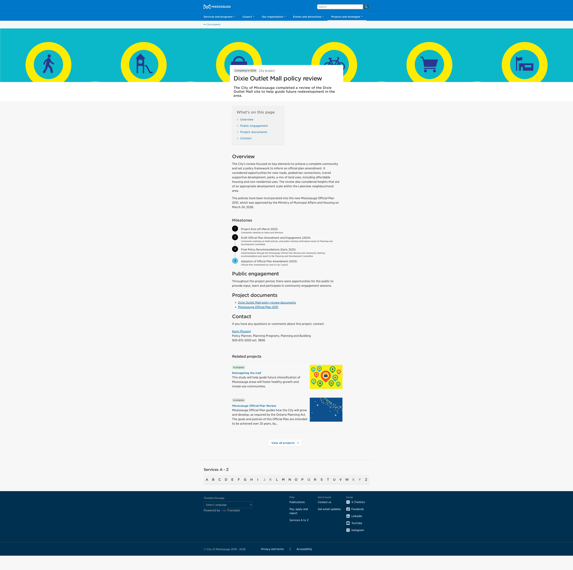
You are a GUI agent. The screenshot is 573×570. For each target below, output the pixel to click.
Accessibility (304, 549)
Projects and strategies (345, 16)
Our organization (272, 16)
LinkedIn (356, 516)
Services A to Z (298, 520)
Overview (246, 119)
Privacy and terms (272, 549)
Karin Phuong (241, 331)
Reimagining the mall (246, 373)
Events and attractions (307, 16)
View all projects (283, 442)
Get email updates (329, 509)
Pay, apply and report (298, 511)
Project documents (253, 132)
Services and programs (218, 16)
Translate (233, 510)
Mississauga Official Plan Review (254, 405)
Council (247, 16)
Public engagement (254, 125)
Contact (246, 138)
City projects (213, 24)
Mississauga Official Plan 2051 (258, 307)
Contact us (324, 502)
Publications (297, 502)
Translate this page (214, 498)
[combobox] (340, 6)
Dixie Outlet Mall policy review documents (267, 302)
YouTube (356, 523)
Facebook (357, 509)
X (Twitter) (358, 502)
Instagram (357, 530)
